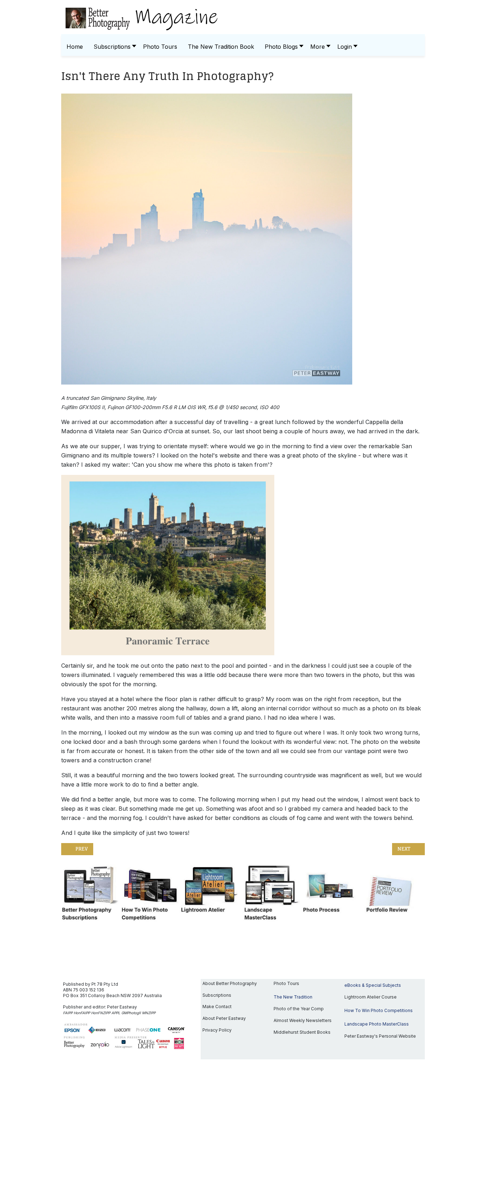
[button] (282, 47)
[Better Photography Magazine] (243, 18)
